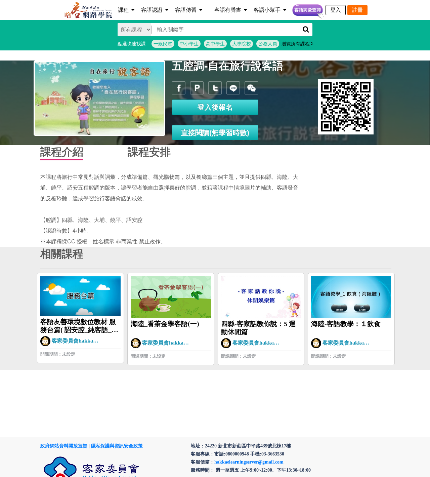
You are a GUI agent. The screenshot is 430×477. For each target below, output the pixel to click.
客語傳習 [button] (186, 10)
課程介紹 (61, 152)
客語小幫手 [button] (267, 10)
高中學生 (215, 43)
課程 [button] (123, 10)
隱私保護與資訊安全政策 (117, 445)
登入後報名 (215, 107)
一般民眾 (163, 43)
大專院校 (241, 43)
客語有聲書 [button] (227, 10)
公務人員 (267, 43)
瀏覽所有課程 (296, 43)
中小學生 (189, 43)
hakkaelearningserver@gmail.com (249, 462)
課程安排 (149, 152)
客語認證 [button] (152, 10)
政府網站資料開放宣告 (63, 445)
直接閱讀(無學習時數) (215, 132)
